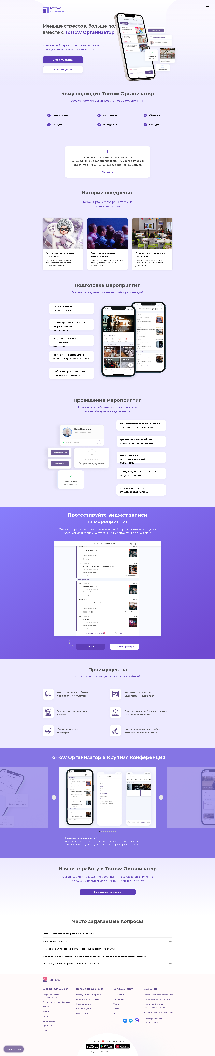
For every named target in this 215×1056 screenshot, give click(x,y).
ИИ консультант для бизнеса (56, 1002)
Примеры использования (88, 999)
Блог (115, 1013)
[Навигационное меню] (207, 7)
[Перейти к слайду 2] (101, 831)
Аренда (46, 1012)
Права (116, 1009)
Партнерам (118, 999)
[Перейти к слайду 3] (103, 831)
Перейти (107, 172)
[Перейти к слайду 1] (99, 831)
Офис (45, 1030)
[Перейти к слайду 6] (109, 831)
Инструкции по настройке (88, 995)
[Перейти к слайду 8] (113, 831)
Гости (45, 1016)
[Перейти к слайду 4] (105, 831)
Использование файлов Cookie (158, 1012)
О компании (119, 995)
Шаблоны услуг (83, 1009)
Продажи (47, 1026)
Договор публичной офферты (157, 999)
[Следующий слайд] (161, 797)
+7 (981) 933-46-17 (151, 1022)
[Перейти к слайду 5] (107, 831)
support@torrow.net (152, 1019)
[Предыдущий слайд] (54, 797)
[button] (63, 59)
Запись (46, 1007)
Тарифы (117, 1004)
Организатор (49, 1021)
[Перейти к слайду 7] (111, 831)
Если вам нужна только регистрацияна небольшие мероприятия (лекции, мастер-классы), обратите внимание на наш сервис (107, 161)
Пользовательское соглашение (158, 995)
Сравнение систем (85, 1004)
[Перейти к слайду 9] (115, 831)
